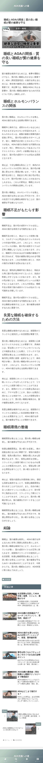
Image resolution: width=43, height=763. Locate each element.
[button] (38, 473)
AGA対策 (7, 579)
